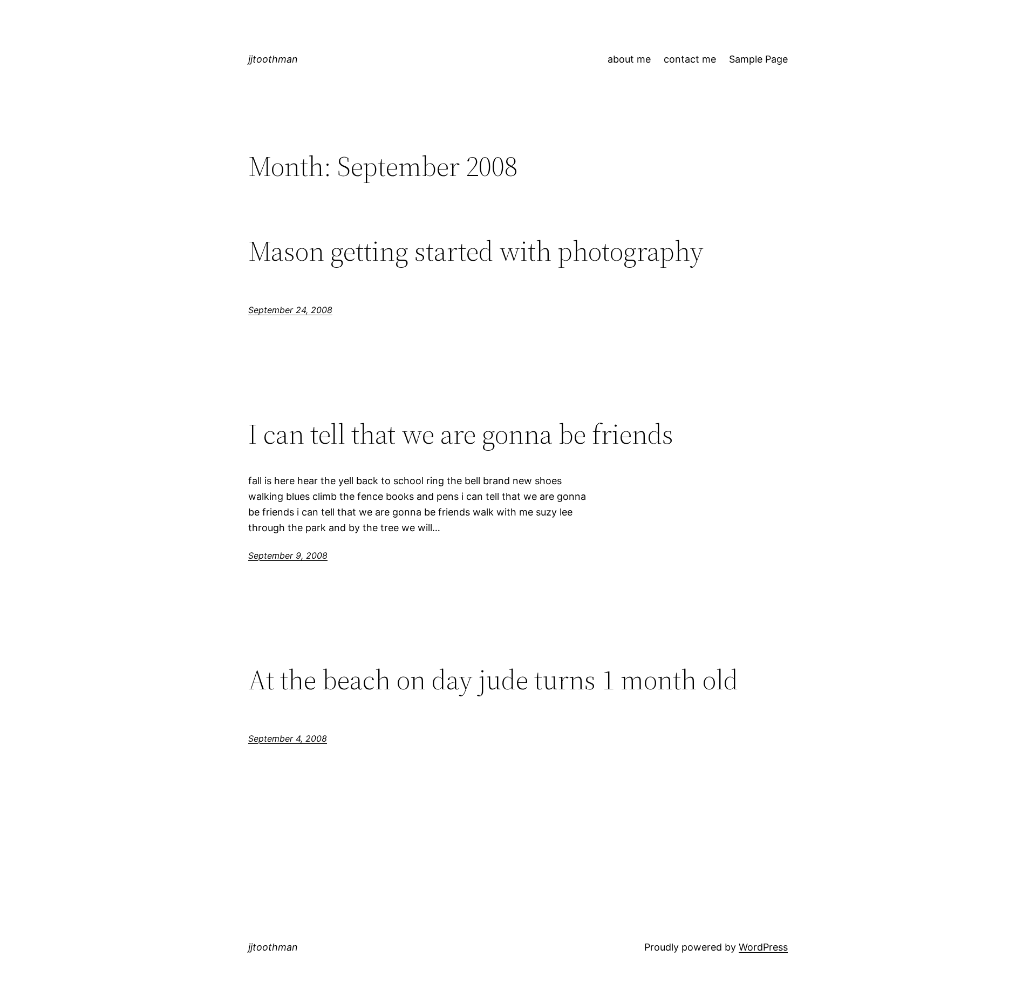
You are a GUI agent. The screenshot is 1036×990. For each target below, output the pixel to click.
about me (629, 59)
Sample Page (758, 59)
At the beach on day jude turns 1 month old (493, 679)
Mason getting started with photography (476, 251)
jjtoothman (273, 59)
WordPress (763, 947)
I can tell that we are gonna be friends (460, 434)
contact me (690, 59)
